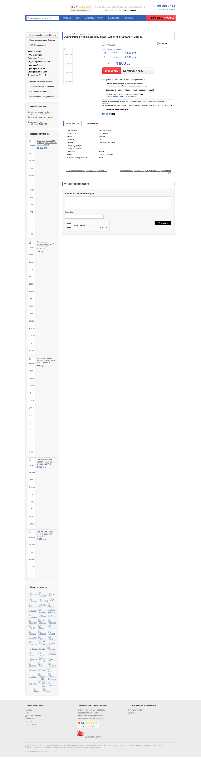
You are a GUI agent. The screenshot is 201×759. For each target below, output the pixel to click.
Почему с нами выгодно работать (91, 710)
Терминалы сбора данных (39, 75)
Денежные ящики (36, 58)
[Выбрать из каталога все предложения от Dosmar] (42, 611)
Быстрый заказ (133, 70)
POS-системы (34, 51)
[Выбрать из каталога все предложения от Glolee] (42, 616)
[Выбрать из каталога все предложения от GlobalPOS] (32, 616)
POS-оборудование (37, 45)
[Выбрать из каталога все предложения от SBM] (52, 643)
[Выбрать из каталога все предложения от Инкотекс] (42, 665)
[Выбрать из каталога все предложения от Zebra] (33, 659)
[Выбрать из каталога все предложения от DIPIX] (42, 605)
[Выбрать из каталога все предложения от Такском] (52, 684)
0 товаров (168, 18)
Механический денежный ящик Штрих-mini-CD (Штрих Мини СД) (145, 172)
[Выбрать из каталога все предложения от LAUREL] (32, 627)
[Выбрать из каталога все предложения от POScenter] (42, 638)
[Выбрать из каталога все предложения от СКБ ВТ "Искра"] (42, 684)
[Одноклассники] (107, 114)
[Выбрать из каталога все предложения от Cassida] (33, 600)
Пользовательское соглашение (90, 719)
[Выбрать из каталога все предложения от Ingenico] (52, 621)
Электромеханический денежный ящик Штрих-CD (86, 171)
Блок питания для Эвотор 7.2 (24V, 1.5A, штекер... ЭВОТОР (46, 462)
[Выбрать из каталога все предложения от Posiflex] (52, 638)
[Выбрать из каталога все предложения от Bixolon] (43, 594)
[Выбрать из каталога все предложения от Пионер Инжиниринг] (52, 677)
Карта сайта (30, 725)
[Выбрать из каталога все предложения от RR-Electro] (43, 643)
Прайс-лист (113, 18)
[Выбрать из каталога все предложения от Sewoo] (33, 648)
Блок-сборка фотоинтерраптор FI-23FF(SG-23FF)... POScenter (46, 245)
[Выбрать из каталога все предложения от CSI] (52, 600)
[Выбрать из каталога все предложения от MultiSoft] (32, 632)
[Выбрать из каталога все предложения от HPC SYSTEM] (42, 621)
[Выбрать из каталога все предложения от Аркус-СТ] (42, 659)
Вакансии (132, 713)
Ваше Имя (69, 212)
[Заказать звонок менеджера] (150, 70)
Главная (67, 18)
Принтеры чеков (35, 65)
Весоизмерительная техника (42, 40)
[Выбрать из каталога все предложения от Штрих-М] (37, 690)
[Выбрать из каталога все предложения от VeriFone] (51, 648)
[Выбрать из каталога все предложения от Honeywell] (32, 621)
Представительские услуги (88, 713)
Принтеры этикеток (36, 68)
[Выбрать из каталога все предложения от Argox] (34, 594)
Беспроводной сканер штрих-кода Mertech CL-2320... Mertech (47, 143)
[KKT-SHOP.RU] (47, 7)
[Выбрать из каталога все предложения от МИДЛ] (42, 670)
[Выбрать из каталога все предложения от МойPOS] (51, 670)
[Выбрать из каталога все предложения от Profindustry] (33, 643)
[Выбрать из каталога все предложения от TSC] (42, 648)
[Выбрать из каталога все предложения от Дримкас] (32, 665)
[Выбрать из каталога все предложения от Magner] (42, 627)
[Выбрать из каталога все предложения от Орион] (32, 676)
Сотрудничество (135, 710)
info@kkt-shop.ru (130, 10)
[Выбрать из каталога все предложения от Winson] (43, 654)
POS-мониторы (35, 55)
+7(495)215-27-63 (163, 6)
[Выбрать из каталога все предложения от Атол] (51, 659)
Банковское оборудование (41, 81)
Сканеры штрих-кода (37, 72)
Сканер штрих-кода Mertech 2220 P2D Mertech (45, 534)
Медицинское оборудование (41, 97)
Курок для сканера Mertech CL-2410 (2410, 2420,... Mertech (47, 360)
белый (114, 53)
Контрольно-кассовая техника (42, 35)
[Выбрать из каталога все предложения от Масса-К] (52, 665)
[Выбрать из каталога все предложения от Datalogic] (33, 605)
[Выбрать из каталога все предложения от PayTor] (32, 638)
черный (115, 57)
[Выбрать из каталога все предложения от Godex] (52, 616)
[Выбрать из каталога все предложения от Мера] (33, 670)
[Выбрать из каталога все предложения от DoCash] (51, 605)
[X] (113, 114)
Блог (78, 18)
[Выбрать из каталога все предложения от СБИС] (32, 684)
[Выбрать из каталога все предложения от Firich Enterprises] (52, 611)
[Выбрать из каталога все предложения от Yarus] (52, 654)
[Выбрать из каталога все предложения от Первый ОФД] (42, 677)
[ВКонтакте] (103, 114)
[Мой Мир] (110, 114)
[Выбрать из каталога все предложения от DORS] (32, 610)
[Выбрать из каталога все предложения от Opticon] (52, 632)
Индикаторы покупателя (39, 62)
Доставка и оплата (94, 18)
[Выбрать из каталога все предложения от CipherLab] (43, 600)
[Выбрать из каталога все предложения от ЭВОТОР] (47, 690)
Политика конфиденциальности (90, 716)
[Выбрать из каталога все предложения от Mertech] (52, 627)
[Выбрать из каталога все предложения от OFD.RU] (42, 632)
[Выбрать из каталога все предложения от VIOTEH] (33, 654)
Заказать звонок (167, 9)
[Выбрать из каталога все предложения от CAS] (51, 594)
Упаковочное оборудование (41, 86)
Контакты (128, 18)
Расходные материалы (39, 91)
